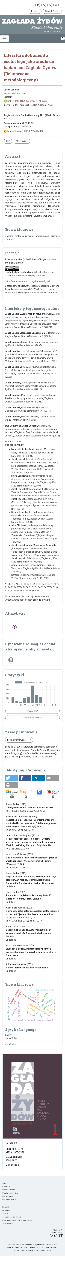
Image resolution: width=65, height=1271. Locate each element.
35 (42, 587)
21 (55, 584)
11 (25, 584)
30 (27, 587)
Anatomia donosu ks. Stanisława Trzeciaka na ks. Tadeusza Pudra (32, 515)
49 (30, 590)
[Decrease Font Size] (49, 5)
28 (21, 587)
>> (19, 441)
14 (34, 584)
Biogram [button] (8, 97)
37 (48, 587)
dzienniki (55, 236)
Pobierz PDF (32, 711)
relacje (9, 239)
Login (35, 11)
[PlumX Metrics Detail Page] (14, 626)
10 (22, 584)
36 (45, 587)
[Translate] (56, 5)
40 (57, 587)
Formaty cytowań (16, 740)
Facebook (6, 1210)
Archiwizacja (7, 1223)
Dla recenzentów (9, 1199)
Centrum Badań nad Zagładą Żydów (36, 1250)
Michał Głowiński (29, 416)
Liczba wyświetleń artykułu (32, 718)
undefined (11, 886)
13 (31, 584)
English (8, 1035)
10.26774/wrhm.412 (16, 867)
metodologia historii (25, 236)
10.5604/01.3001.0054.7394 (20, 830)
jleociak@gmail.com (16, 93)
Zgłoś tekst (10, 1044)
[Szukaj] (63, 38)
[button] (11, 778)
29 (24, 587)
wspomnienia (42, 236)
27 (18, 587)
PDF (8, 141)
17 (43, 584)
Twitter (5, 1213)
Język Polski (52, 11)
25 (12, 587)
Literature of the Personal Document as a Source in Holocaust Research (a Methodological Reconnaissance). (35, 462)
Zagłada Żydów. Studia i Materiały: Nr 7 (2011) (28, 411)
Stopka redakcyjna (10, 1193)
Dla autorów (7, 1196)
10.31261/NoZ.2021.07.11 (19, 848)
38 (51, 587)
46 (21, 590)
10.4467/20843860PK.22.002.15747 (24, 921)
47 (24, 590)
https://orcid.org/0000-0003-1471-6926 (27, 101)
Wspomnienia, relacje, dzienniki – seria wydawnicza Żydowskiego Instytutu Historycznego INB (32, 479)
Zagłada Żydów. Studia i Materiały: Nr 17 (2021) (28, 327)
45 (18, 590)
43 (12, 590)
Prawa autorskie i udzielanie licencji (17, 1220)
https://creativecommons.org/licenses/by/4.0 (27, 281)
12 (28, 584)
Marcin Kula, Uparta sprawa (35, 342)
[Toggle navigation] (4, 38)
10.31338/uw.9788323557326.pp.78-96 (25, 811)
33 (36, 587)
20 (52, 584)
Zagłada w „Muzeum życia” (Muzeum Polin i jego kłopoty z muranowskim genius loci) (34, 502)
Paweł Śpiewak (38, 575)
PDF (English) (22, 141)
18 (46, 584)
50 (33, 590)
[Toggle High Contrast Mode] (37, 5)
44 (15, 590)
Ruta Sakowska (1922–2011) (36, 407)
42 (9, 590)
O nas (4, 1183)
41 (6, 590)
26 (15, 587)
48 (27, 590)
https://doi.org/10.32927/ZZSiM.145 (25, 131)
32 (33, 587)
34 (39, 587)
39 (54, 587)
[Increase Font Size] (43, 5)
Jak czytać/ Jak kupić (11, 1217)
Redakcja (6, 1186)
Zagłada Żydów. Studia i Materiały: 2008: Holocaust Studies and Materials (33, 469)
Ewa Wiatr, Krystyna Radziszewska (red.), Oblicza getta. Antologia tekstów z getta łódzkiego (30, 370)
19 (49, 584)
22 (58, 584)
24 (9, 587)
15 (37, 584)
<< (6, 441)
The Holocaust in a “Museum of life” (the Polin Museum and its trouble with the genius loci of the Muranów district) (31, 354)
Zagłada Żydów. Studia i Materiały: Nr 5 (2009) (28, 336)
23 (6, 587)
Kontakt (5, 1207)
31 (30, 587)
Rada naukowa (8, 1190)
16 (40, 584)
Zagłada (9, 236)
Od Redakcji (52, 333)
